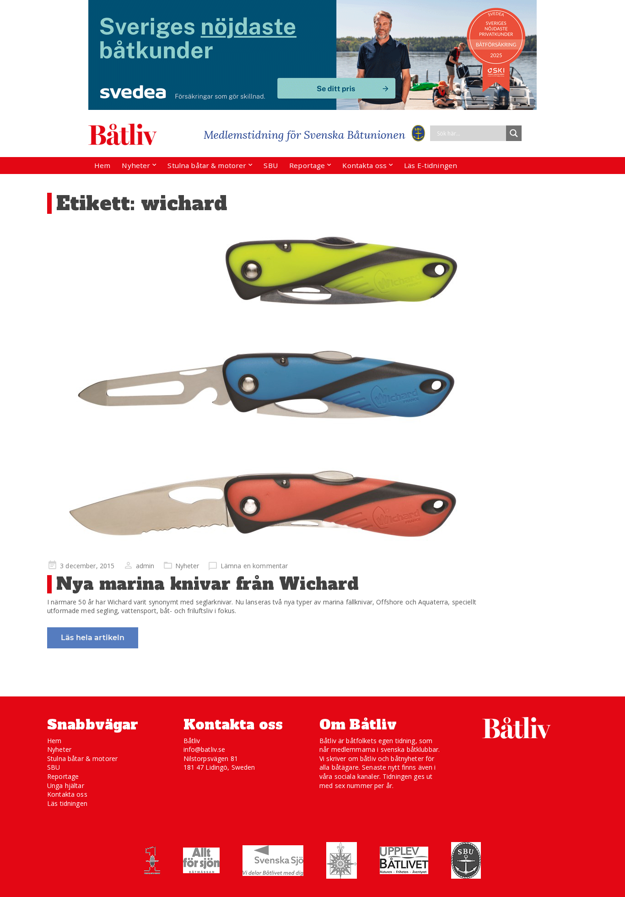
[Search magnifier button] (514, 133)
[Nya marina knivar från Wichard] (264, 388)
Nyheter (136, 165)
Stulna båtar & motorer (206, 165)
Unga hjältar (65, 785)
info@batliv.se (204, 749)
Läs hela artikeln (92, 637)
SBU (270, 165)
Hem (102, 165)
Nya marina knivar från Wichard (207, 584)
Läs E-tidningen (430, 165)
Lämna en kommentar (254, 565)
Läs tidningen (67, 803)
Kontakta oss (364, 165)
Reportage (307, 165)
